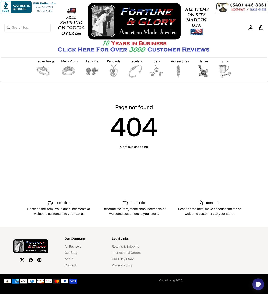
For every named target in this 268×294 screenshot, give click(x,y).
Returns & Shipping (125, 246)
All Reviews (73, 246)
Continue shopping (134, 147)
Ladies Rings (45, 61)
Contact (70, 265)
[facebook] (30, 260)
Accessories (180, 61)
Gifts (224, 61)
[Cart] (261, 28)
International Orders (126, 253)
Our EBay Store (123, 259)
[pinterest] (39, 260)
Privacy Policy (122, 265)
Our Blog (71, 253)
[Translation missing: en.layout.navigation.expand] (45, 71)
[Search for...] (8, 27)
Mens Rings (69, 61)
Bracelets (135, 61)
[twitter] (22, 260)
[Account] (250, 28)
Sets (157, 61)
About (69, 259)
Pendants (113, 61)
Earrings (92, 61)
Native (203, 61)
